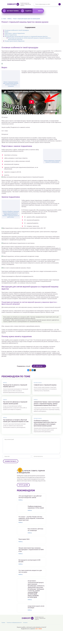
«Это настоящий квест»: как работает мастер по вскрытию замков (30, 496)
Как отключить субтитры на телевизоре (35, 529)
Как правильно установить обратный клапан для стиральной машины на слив (15, 420)
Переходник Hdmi (24, 539)
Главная (3, 622)
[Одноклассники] (30, 370)
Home (4, 18)
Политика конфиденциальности (14, 622)
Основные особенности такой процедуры (17, 30)
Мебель (40, 10)
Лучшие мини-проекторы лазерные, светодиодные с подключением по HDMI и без (31, 549)
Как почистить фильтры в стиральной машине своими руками (15, 402)
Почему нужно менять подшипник (15, 41)
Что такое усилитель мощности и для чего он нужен (30, 571)
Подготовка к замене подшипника (15, 33)
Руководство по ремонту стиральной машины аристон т (15, 385)
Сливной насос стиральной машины (45, 385)
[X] (35, 370)
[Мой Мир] (32, 370)
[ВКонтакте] (28, 370)
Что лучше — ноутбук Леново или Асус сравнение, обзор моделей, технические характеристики (31, 518)
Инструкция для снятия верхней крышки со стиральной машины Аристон (26, 36)
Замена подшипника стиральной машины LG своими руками (52, 161)
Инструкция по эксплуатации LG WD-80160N (30, 560)
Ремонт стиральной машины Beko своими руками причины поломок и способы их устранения (10, 84)
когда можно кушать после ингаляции (36, 606)
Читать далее (23, 485)
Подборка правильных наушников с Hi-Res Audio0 (36, 507)
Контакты (25, 622)
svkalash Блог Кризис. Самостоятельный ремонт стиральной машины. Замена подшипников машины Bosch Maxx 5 (47, 403)
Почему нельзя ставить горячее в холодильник (31, 472)
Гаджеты (28, 10)
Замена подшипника (11, 35)
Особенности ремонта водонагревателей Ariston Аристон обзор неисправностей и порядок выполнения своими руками (45, 423)
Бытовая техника (13, 10)
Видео (6, 31)
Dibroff (13, 4)
